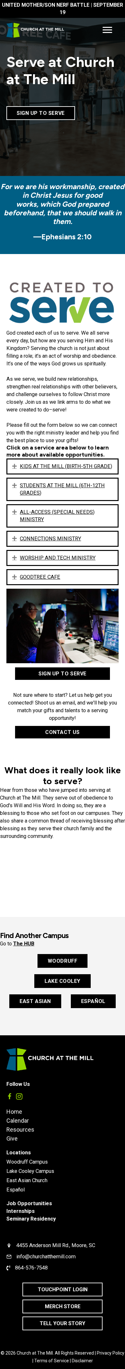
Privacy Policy (110, 1353)
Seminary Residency (31, 1219)
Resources (20, 1129)
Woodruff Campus (27, 1162)
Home (14, 1111)
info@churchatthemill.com (46, 1257)
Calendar (17, 1120)
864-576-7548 (31, 1268)
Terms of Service (51, 1360)
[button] (14, 466)
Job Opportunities (29, 1203)
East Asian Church (26, 1180)
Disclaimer (82, 1360)
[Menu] (107, 30)
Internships (20, 1211)
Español (15, 1190)
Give (12, 1138)
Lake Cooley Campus (30, 1171)
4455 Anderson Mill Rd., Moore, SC (55, 1245)
